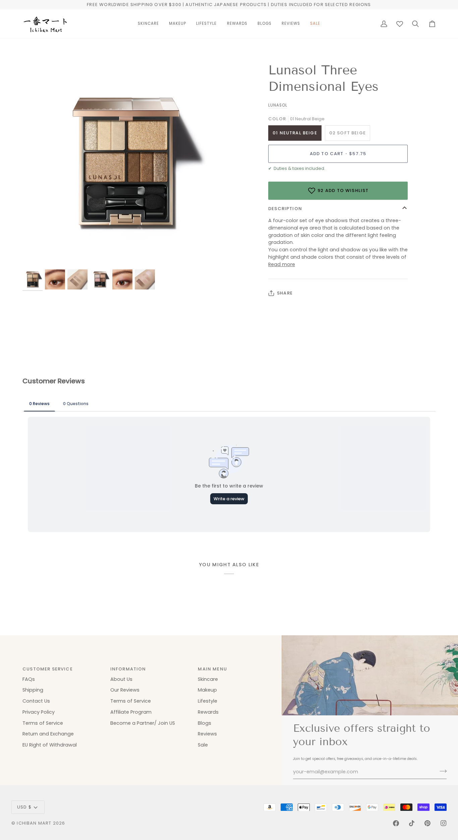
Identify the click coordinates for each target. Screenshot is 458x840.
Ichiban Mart (34, 823)
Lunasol (277, 105)
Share (285, 293)
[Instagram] (444, 823)
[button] (148, 23)
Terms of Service (42, 723)
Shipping (32, 690)
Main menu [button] (212, 669)
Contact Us (36, 701)
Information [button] (128, 669)
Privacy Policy (38, 712)
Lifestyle (207, 701)
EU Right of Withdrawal (49, 744)
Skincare (208, 679)
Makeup (207, 690)
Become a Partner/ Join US (142, 723)
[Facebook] (396, 823)
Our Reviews (124, 690)
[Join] (441, 771)
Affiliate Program (131, 712)
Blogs (204, 723)
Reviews (207, 733)
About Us (121, 679)
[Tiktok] (411, 823)
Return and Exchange (48, 733)
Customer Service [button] (47, 669)
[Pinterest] (427, 823)
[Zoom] (35, 256)
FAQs (28, 679)
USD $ (24, 807)
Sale (203, 744)
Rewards (208, 712)
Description (285, 208)
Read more (281, 264)
